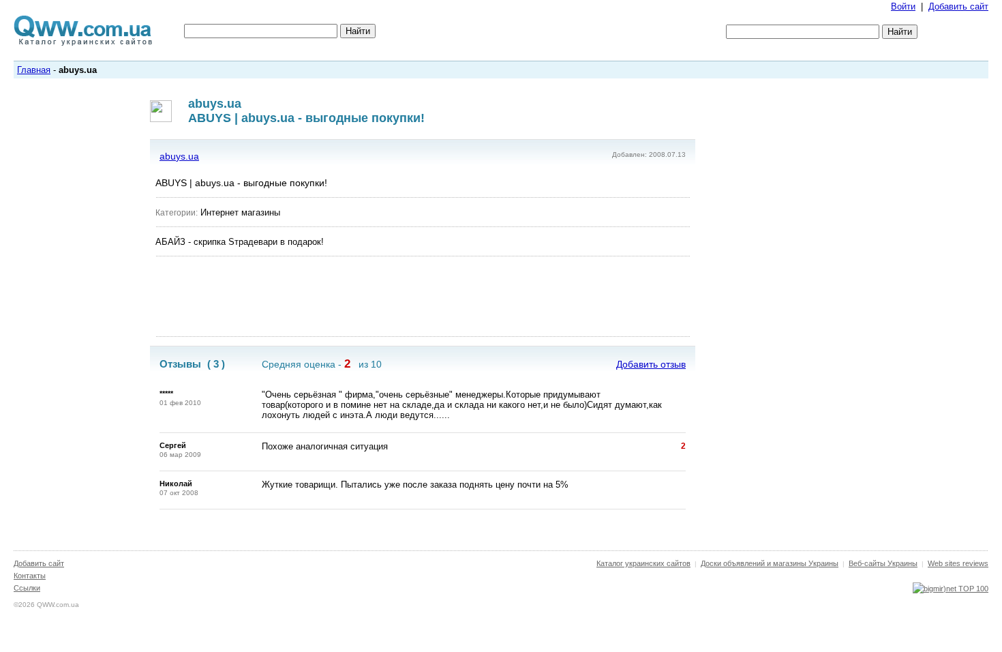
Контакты (30, 576)
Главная (33, 70)
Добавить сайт (958, 6)
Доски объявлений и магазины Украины (769, 563)
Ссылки (27, 588)
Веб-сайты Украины (883, 563)
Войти (903, 6)
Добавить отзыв (651, 364)
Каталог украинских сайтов (643, 563)
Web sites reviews (958, 563)
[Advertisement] (422, 296)
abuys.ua (179, 156)
